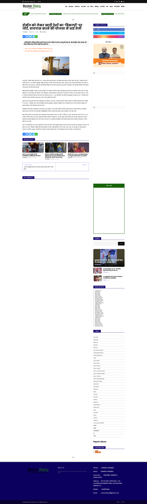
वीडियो (123, 6)
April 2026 (97, 295)
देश (88, 6)
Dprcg (94, 391)
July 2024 (97, 318)
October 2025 (98, 301)
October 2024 (98, 315)
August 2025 (98, 304)
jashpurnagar (96, 404)
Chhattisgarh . (97, 368)
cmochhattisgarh (97, 381)
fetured (95, 399)
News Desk (98, 452)
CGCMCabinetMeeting (98, 352)
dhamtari (95, 389)
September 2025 (99, 302)
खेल (107, 6)
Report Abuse (99, 441)
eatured (95, 394)
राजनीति (102, 6)
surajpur (95, 420)
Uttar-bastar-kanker (98, 422)
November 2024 (99, 314)
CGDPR (94, 358)
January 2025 (98, 311)
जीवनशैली (117, 6)
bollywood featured (98, 350)
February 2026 (99, 297)
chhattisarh (96, 363)
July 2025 (97, 305)
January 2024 (98, 325)
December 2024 (99, 312)
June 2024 (97, 319)
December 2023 (99, 326)
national (44, 32)
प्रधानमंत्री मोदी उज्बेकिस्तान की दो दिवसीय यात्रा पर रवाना (38, 51)
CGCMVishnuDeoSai (97, 355)
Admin (96, 451)
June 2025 (97, 306)
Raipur (94, 415)
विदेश (91, 6)
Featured (95, 396)
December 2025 (99, 299)
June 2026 (97, 293)
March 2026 (98, 296)
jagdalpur (95, 402)
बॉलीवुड (97, 6)
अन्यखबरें (94, 425)
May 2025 (97, 307)
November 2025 (99, 300)
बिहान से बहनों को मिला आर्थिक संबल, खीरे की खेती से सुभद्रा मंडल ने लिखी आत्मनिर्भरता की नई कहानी (120, 14)
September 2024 (99, 316)
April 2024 (97, 321)
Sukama (95, 417)
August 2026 (98, 290)
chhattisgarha (97, 376)
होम (66, 6)
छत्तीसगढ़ (77, 6)
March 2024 (98, 322)
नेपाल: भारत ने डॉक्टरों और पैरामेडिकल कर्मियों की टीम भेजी (38, 48)
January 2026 (98, 298)
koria (94, 409)
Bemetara (95, 342)
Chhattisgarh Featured (99, 373)
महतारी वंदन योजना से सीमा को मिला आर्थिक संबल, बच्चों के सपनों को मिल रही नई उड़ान (65, 14)
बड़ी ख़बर (71, 6)
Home (39, 1)
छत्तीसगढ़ (94, 428)
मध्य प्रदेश (83, 6)
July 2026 (97, 291)
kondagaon (96, 407)
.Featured (95, 337)
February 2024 (99, 323)
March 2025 (98, 309)
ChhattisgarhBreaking (98, 378)
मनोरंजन (94, 435)
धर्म (93, 433)
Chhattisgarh (96, 365)
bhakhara (95, 345)
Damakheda (96, 384)
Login (118, 501)
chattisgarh (96, 360)
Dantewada (96, 386)
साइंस (111, 6)
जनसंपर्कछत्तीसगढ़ (96, 430)
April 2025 (97, 308)
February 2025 (99, 310)
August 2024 (98, 317)
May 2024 (97, 320)
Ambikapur (95, 339)
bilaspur (95, 347)
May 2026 (97, 294)
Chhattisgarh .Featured (40, 14)
